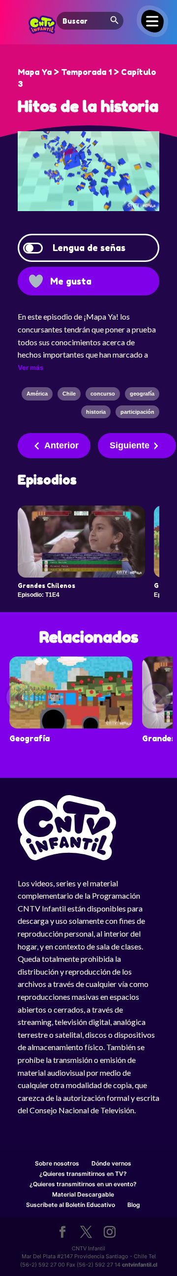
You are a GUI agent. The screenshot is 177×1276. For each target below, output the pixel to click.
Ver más (30, 367)
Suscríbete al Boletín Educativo (70, 1204)
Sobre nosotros (57, 1163)
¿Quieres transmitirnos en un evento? (83, 1184)
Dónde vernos (111, 1163)
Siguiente (129, 445)
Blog (133, 1204)
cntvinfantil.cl (139, 1264)
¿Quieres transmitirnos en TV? (83, 1173)
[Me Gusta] (36, 281)
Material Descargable (83, 1194)
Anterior (61, 445)
